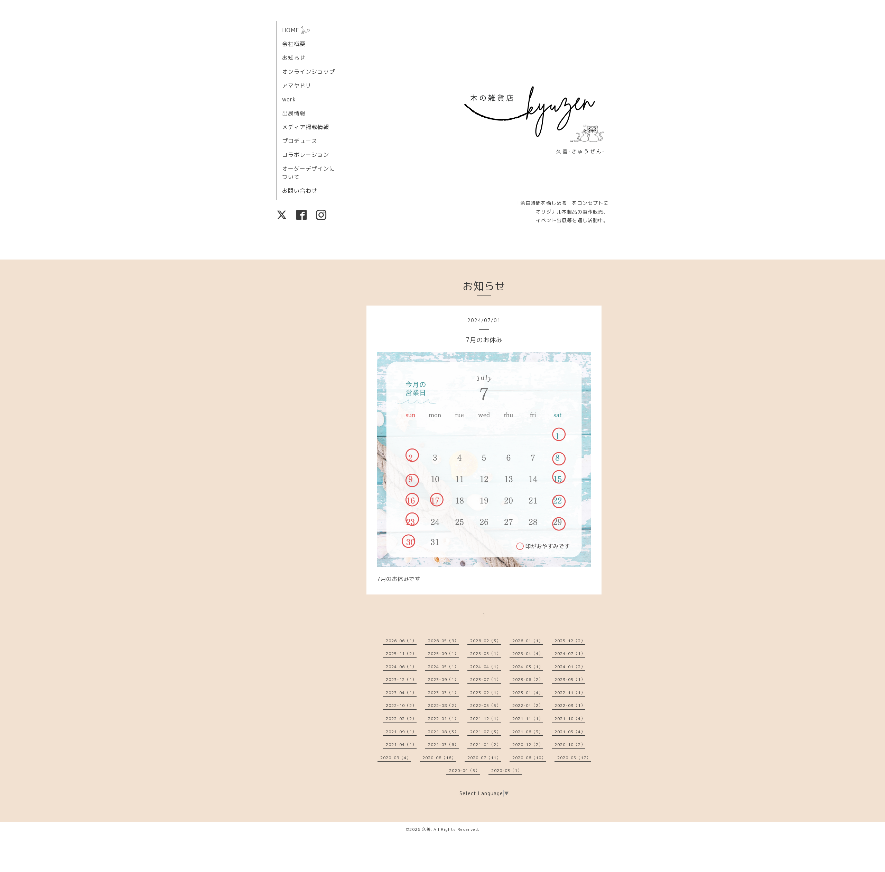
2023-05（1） (570, 679)
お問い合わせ (299, 190)
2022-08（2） (443, 705)
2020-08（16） (439, 758)
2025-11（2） (401, 653)
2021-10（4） (570, 718)
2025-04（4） (527, 653)
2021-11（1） (527, 718)
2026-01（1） (527, 641)
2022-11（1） (570, 693)
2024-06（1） (401, 667)
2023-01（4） (527, 693)
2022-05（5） (485, 705)
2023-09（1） (443, 679)
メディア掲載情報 (305, 127)
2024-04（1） (485, 667)
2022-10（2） (401, 705)
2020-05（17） (574, 758)
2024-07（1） (570, 653)
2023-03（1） (443, 693)
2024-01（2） (570, 667)
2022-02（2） (401, 718)
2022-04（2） (527, 705)
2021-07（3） (485, 732)
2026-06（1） (401, 641)
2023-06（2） (527, 679)
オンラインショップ (308, 71)
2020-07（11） (484, 758)
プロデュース (299, 141)
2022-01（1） (443, 718)
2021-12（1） (485, 718)
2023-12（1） (401, 679)
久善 (426, 829)
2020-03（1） (506, 770)
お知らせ (294, 58)
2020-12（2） (527, 744)
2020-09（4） (395, 758)
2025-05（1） (485, 653)
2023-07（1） (485, 679)
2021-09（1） (401, 732)
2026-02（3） (485, 641)
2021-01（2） (485, 744)
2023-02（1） (485, 693)
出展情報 (294, 113)
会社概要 (294, 44)
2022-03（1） (570, 705)
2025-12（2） (570, 641)
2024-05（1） (443, 667)
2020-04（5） (464, 770)
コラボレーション (305, 154)
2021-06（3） (527, 732)
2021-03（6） (443, 744)
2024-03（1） (527, 667)
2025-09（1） (443, 653)
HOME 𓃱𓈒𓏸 (296, 30)
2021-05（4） (570, 732)
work (289, 99)
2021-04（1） (401, 744)
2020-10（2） (570, 744)
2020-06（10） (529, 758)
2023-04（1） (401, 693)
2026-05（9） (443, 641)
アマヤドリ (296, 85)
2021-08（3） (443, 732)
